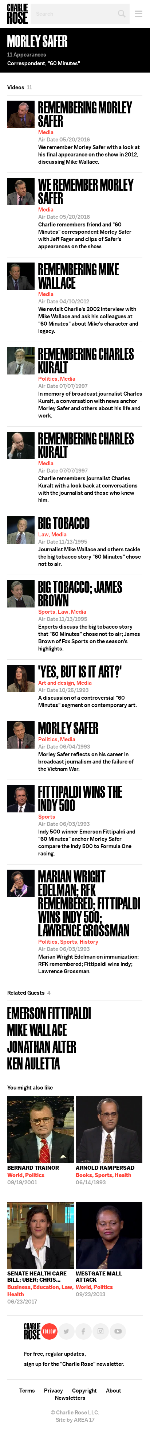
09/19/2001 (33, 1175)
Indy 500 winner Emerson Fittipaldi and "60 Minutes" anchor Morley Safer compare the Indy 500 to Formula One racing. (86, 819)
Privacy (53, 1390)
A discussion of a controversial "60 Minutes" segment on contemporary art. (87, 685)
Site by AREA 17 (75, 1420)
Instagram (100, 1331)
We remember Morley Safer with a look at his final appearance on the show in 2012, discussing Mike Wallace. (89, 132)
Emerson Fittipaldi (49, 1012)
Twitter (66, 1331)
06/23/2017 (40, 1287)
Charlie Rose (17, 14)
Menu (136, 14)
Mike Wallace (37, 1029)
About (113, 1390)
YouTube (118, 1331)
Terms (27, 1390)
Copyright (84, 1390)
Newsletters (70, 1398)
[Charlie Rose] (32, 1331)
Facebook (83, 1331)
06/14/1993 (105, 1175)
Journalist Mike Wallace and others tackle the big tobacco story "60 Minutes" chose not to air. (89, 541)
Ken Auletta (33, 1062)
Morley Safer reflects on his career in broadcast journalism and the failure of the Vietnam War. (86, 746)
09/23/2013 (99, 1284)
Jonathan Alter (41, 1046)
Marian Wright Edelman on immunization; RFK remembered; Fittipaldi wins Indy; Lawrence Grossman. (89, 921)
